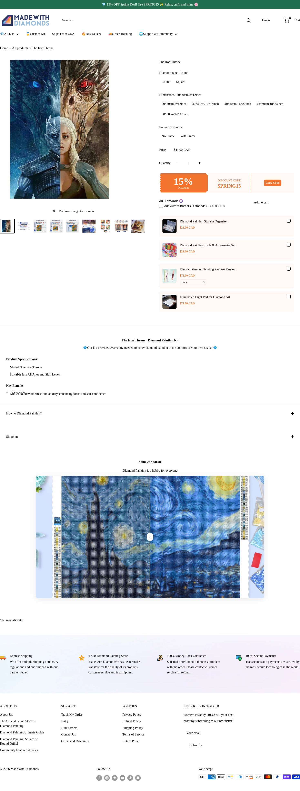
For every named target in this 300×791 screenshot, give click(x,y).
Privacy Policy (131, 714)
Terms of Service (133, 734)
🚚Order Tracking (120, 34)
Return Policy (131, 741)
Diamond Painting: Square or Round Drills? (19, 741)
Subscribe (196, 745)
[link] (169, 226)
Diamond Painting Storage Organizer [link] (204, 221)
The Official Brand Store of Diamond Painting (18, 723)
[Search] (249, 20)
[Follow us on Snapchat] (138, 777)
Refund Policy (131, 721)
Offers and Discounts (75, 741)
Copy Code (272, 182)
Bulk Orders (69, 728)
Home (4, 48)
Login (266, 20)
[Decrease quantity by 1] (178, 163)
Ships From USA (63, 34)
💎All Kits (7, 34)
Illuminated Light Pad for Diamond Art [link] (205, 297)
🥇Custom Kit (35, 34)
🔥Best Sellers (91, 34)
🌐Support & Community (156, 34)
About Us (6, 714)
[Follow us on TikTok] (130, 777)
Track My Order (71, 714)
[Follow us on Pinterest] (115, 777)
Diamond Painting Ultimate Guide (22, 732)
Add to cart (261, 202)
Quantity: (165, 163)
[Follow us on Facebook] (99, 777)
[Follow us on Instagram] (107, 777)
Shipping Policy (132, 728)
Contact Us (68, 734)
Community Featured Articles (19, 750)
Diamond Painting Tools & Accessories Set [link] (207, 245)
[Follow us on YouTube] (122, 777)
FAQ (64, 721)
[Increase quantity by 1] (199, 163)
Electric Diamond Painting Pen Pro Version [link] (208, 269)
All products (20, 48)
